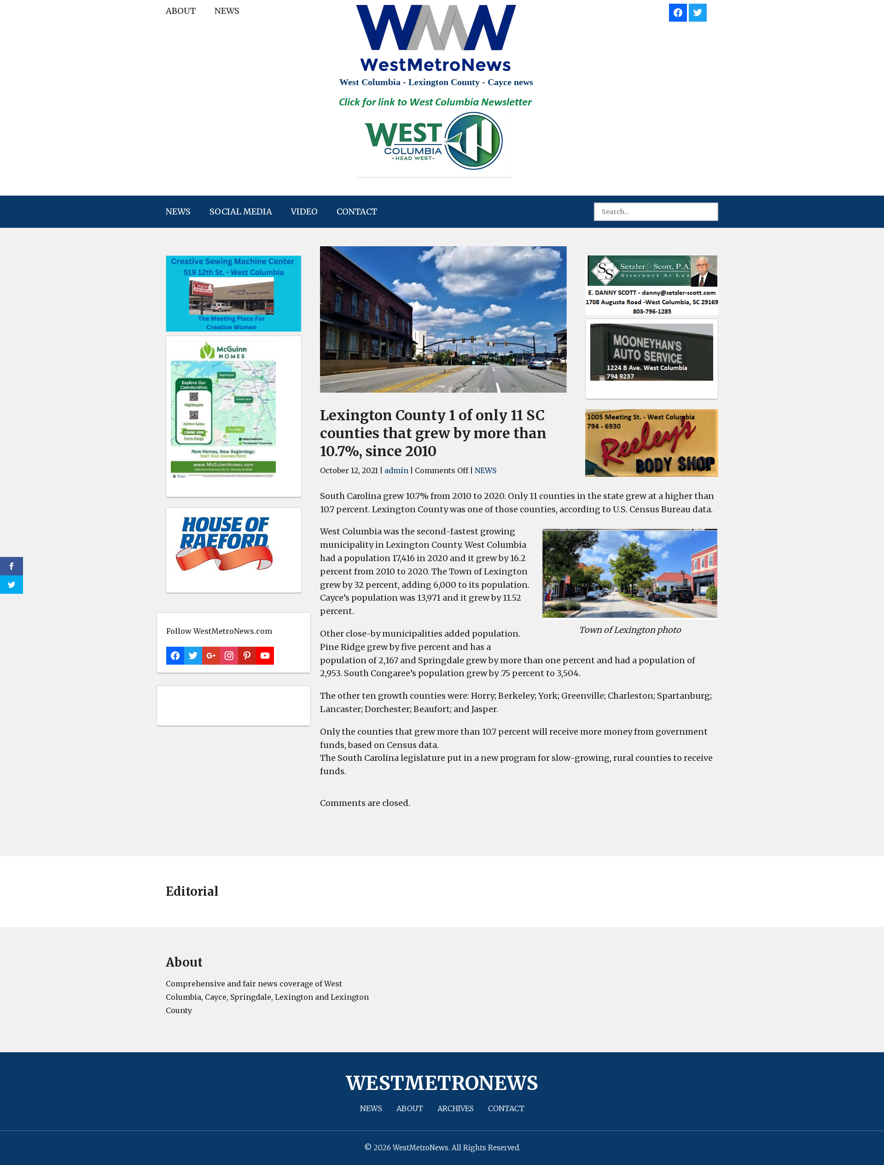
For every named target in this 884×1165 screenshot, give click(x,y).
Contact (357, 211)
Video (304, 211)
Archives (455, 1108)
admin (396, 470)
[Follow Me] (698, 11)
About (181, 11)
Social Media (240, 211)
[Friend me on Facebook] (678, 11)
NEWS (227, 11)
